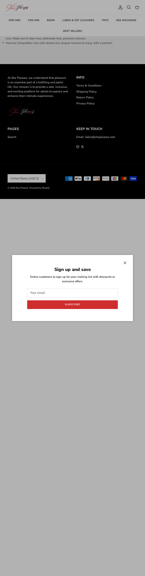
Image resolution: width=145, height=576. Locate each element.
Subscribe (72, 304)
